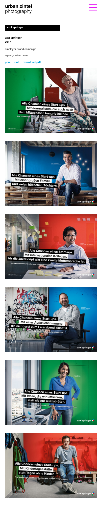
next (16, 62)
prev (7, 62)
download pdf (32, 62)
